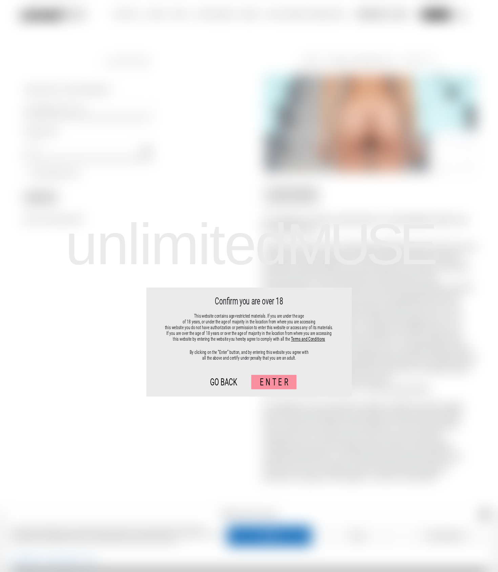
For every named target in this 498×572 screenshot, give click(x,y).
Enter (275, 382)
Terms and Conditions (308, 339)
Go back (223, 382)
